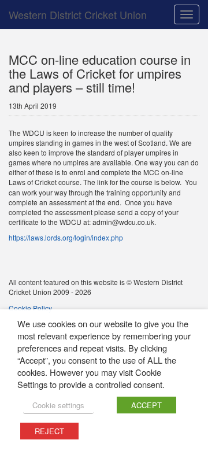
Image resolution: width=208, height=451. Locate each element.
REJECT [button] (49, 431)
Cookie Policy (30, 308)
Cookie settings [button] (58, 405)
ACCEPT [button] (146, 405)
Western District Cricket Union (78, 14)
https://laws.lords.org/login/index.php (66, 237)
